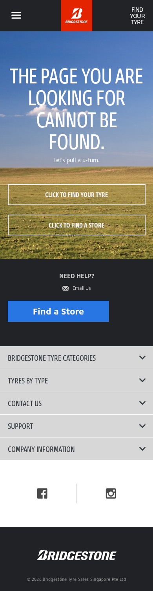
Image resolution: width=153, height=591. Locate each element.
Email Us (82, 288)
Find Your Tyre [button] (137, 15)
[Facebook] (42, 493)
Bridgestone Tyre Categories (52, 357)
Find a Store (58, 311)
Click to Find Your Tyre (76, 194)
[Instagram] (111, 493)
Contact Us (25, 403)
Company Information (41, 449)
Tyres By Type (28, 380)
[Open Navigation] (16, 15)
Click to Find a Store (76, 225)
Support (20, 426)
